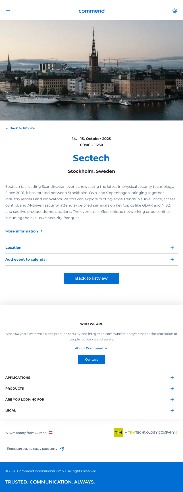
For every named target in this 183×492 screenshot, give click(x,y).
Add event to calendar (26, 259)
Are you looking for (24, 399)
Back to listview (91, 278)
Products (14, 388)
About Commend (89, 348)
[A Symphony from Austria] (28, 432)
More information (21, 231)
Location (13, 247)
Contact (91, 359)
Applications (17, 378)
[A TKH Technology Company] (146, 432)
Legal (10, 410)
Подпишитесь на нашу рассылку (32, 449)
